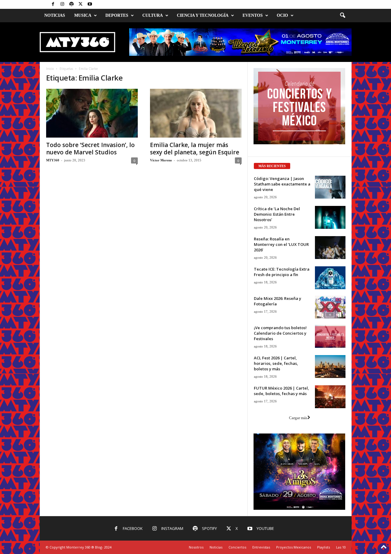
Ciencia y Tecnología (202, 15)
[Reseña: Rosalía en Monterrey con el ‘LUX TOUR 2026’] (330, 247)
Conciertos (237, 547)
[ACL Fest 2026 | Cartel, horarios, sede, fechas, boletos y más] (330, 366)
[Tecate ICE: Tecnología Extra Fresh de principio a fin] (330, 277)
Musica (82, 15)
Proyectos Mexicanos (293, 547)
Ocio (282, 15)
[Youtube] (89, 4)
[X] (80, 4)
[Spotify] (71, 4)
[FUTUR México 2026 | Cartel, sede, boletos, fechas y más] (330, 396)
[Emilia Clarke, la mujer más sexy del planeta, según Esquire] (196, 113)
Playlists (323, 547)
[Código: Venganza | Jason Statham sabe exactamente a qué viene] (330, 187)
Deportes (116, 15)
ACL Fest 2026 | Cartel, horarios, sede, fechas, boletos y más (276, 363)
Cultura (152, 15)
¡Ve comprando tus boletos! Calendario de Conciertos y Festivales (280, 333)
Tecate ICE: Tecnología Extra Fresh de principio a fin (281, 271)
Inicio (50, 69)
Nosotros (196, 547)
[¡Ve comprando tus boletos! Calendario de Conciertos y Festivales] (330, 336)
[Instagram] (62, 4)
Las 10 (341, 547)
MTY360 (52, 160)
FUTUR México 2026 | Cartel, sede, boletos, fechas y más (281, 390)
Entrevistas (261, 547)
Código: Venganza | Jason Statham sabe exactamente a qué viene (282, 184)
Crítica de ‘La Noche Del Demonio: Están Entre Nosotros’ (277, 214)
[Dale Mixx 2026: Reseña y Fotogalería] (330, 307)
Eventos (253, 15)
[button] (342, 15)
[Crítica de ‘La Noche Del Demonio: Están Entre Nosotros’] (330, 217)
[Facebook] (53, 4)
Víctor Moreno (161, 160)
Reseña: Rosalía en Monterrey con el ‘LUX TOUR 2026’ (281, 244)
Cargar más (298, 418)
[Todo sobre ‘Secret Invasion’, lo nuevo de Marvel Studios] (92, 113)
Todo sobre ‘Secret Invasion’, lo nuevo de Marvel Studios (90, 148)
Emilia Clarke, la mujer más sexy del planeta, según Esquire (194, 148)
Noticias (54, 15)
